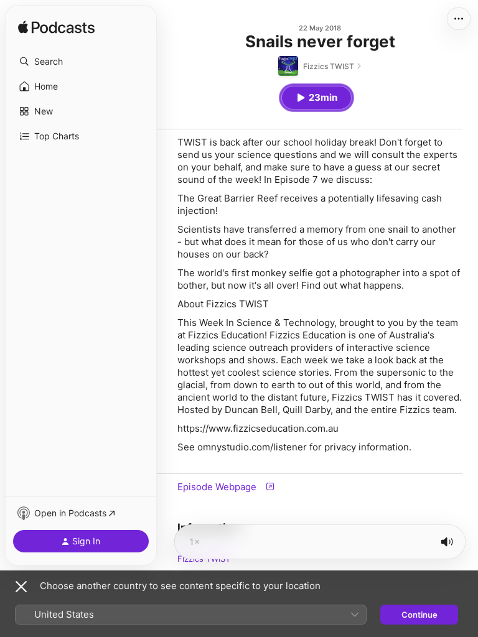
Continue (419, 615)
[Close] (21, 586)
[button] (81, 61)
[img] (56, 28)
